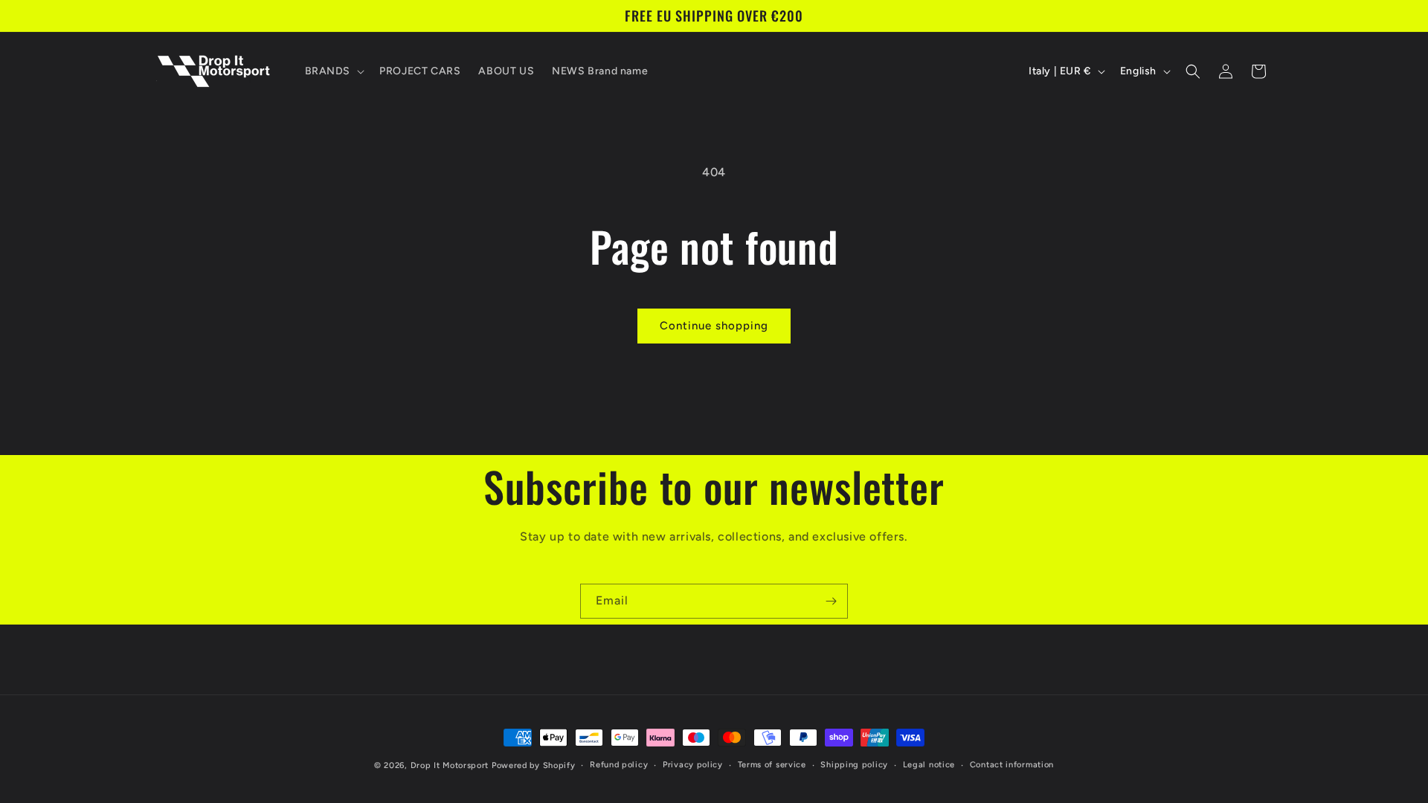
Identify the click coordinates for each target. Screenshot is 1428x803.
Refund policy (619, 765)
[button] (333, 71)
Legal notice (929, 765)
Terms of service (772, 765)
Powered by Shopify (534, 765)
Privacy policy (693, 765)
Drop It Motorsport (450, 765)
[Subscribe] (830, 601)
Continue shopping (714, 325)
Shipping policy (854, 765)
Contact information (1012, 765)
